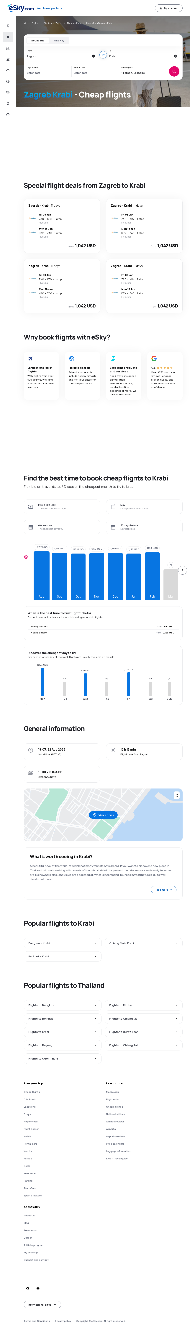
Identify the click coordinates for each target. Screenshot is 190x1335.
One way (59, 40)
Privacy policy (63, 1321)
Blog (26, 1223)
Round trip (37, 40)
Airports (111, 1129)
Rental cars (30, 1143)
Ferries (28, 1158)
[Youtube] (38, 1288)
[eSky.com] (25, 23)
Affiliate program (33, 1245)
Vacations (30, 1106)
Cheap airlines (114, 1106)
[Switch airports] (103, 54)
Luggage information (118, 1151)
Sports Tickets (33, 1195)
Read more (161, 889)
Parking (28, 1180)
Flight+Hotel (31, 1121)
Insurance (30, 1173)
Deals (27, 1166)
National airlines (115, 1114)
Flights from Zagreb (53, 23)
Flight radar (112, 1099)
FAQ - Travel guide (117, 1158)
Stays (27, 1114)
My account (171, 8)
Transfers (30, 1188)
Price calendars (115, 1143)
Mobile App (112, 1092)
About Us (29, 1215)
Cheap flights (32, 1092)
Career (28, 1237)
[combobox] (58, 56)
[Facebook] (27, 1288)
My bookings (31, 1252)
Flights (35, 23)
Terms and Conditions (37, 1321)
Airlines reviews (115, 1121)
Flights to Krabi (74, 23)
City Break (30, 1099)
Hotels (28, 1136)
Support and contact (36, 1260)
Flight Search (31, 1129)
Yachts (28, 1151)
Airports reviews (115, 1136)
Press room (30, 1230)
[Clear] (93, 56)
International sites (39, 1304)
